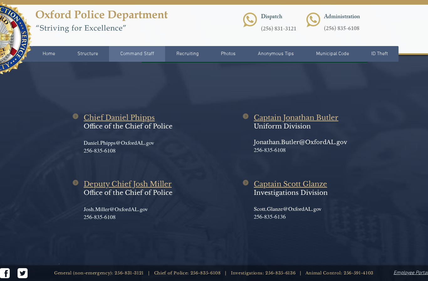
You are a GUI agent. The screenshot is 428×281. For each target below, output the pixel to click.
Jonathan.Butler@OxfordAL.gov (300, 142)
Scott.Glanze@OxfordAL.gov (287, 208)
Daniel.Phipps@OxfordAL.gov (119, 142)
